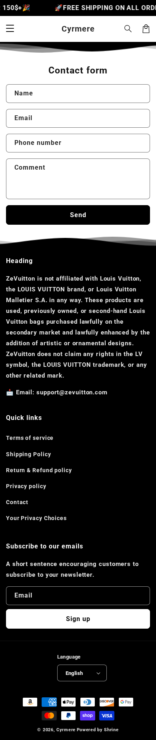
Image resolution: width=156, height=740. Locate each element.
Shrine (111, 729)
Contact (17, 502)
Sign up (78, 619)
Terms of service (30, 438)
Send (78, 215)
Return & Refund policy (39, 470)
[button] (128, 29)
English (74, 673)
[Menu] (10, 29)
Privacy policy (26, 486)
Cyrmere (66, 729)
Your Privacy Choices (36, 518)
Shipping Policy (28, 454)
